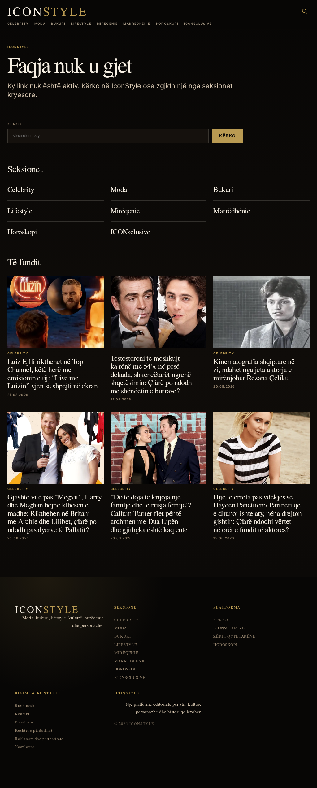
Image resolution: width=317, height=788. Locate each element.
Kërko (227, 136)
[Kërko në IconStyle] (304, 11)
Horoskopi (167, 23)
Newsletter (24, 746)
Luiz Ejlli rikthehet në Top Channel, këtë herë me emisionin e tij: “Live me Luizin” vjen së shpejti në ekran (52, 373)
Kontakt (22, 714)
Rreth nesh (24, 705)
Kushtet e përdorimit (33, 730)
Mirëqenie (107, 23)
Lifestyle (81, 23)
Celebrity (18, 23)
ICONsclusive (198, 23)
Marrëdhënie (136, 23)
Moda (40, 23)
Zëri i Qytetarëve (234, 636)
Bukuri (58, 23)
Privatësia (24, 722)
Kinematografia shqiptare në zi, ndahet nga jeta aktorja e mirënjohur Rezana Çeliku (253, 369)
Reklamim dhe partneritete (39, 738)
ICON (47, 11)
